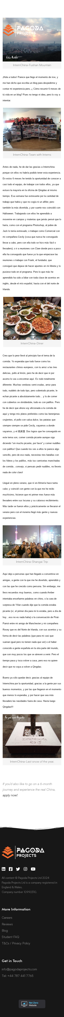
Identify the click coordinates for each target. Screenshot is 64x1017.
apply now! (10, 795)
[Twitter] (18, 869)
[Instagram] (25, 869)
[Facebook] (10, 869)
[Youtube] (33, 869)
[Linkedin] (3, 869)
